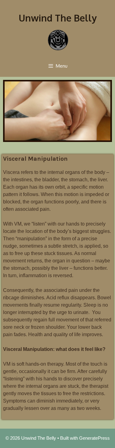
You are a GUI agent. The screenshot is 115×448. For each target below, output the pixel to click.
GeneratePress (94, 438)
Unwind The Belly (58, 18)
